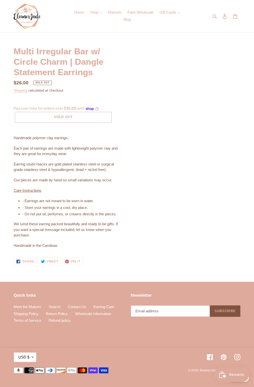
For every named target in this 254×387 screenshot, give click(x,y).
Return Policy (57, 314)
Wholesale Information (93, 314)
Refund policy (60, 320)
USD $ (23, 357)
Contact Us (77, 307)
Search (54, 307)
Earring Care (104, 307)
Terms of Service (27, 320)
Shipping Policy (26, 314)
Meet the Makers (27, 307)
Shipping (20, 90)
